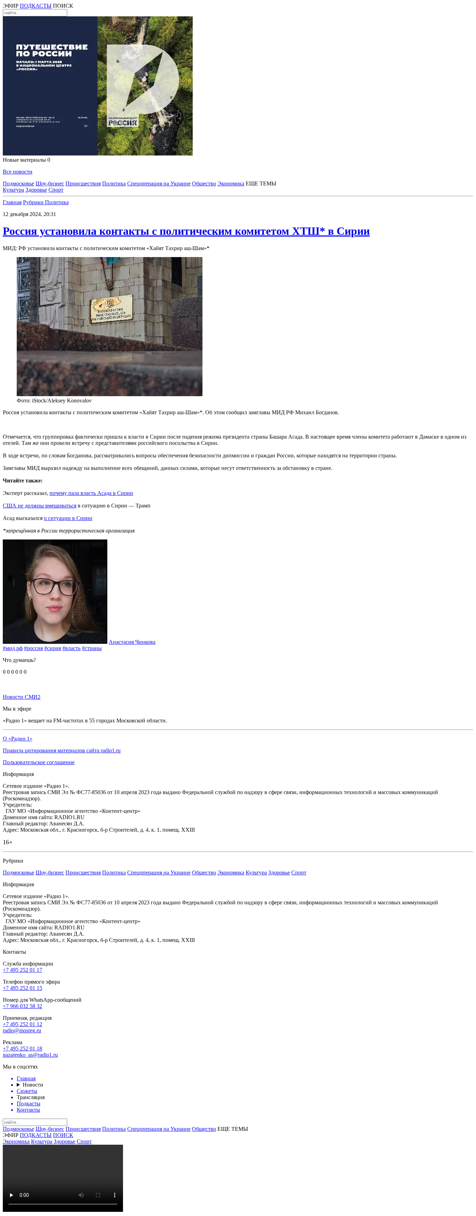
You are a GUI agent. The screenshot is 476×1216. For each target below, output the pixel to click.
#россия (33, 648)
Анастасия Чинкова (132, 642)
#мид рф (13, 648)
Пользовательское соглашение (39, 762)
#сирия (52, 648)
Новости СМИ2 (21, 697)
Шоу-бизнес (50, 183)
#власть (71, 648)
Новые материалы (26, 160)
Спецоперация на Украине (159, 183)
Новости (33, 1085)
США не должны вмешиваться (39, 506)
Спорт (55, 190)
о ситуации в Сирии (68, 518)
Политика (114, 183)
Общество (204, 183)
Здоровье (36, 190)
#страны (92, 648)
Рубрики (34, 202)
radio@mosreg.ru (22, 1030)
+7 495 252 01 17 (22, 970)
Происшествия (83, 183)
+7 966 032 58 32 (22, 1006)
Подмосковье (18, 183)
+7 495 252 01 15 (22, 988)
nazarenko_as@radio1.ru (30, 1055)
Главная (12, 202)
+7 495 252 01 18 (22, 1048)
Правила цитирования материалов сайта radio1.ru (62, 750)
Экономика (230, 183)
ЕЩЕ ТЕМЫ (261, 183)
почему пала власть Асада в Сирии (91, 493)
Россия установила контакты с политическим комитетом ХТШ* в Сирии (186, 231)
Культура (13, 190)
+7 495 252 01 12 (22, 1024)
